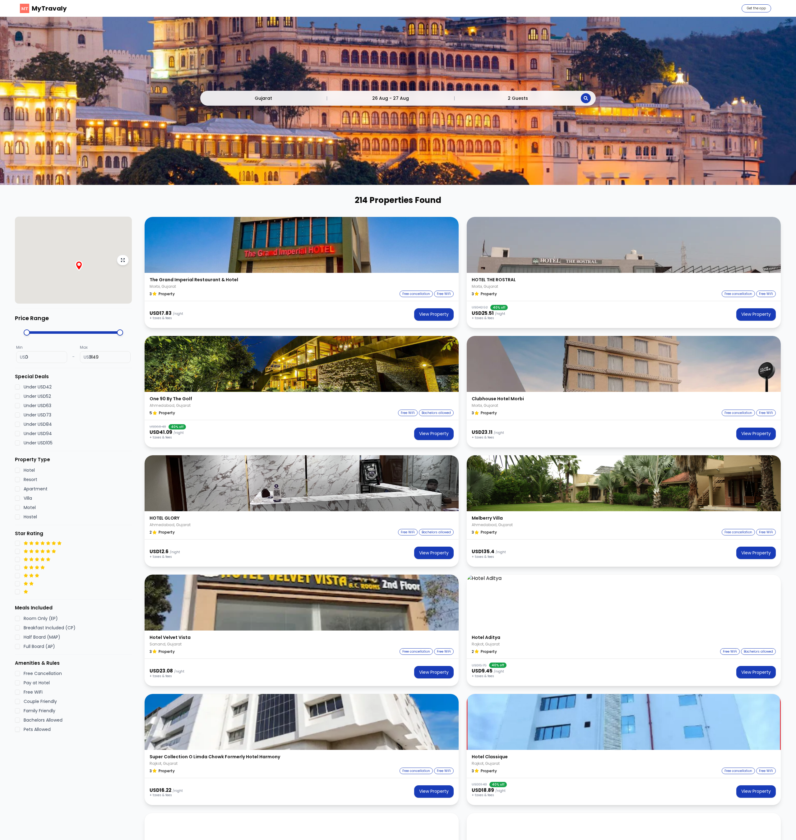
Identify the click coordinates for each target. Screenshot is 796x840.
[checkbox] (17, 386)
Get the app (756, 8)
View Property (434, 314)
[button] (302, 245)
